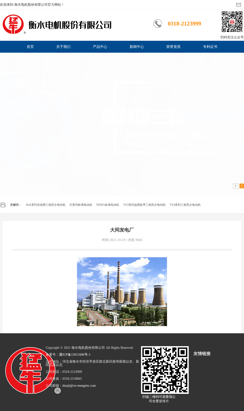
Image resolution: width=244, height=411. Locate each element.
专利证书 (210, 47)
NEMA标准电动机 (107, 204)
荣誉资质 (173, 47)
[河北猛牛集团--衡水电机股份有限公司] (122, 124)
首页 (30, 47)
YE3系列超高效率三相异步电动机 (144, 204)
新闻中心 (137, 47)
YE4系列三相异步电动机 (185, 204)
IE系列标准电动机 (81, 204)
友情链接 (202, 353)
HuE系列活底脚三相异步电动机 (46, 204)
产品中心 (100, 47)
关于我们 (63, 47)
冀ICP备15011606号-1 (75, 354)
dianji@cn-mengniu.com (79, 385)
